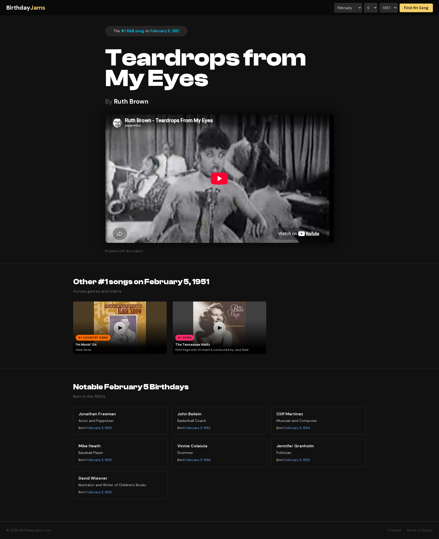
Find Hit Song (416, 8)
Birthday (25, 7)
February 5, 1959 (297, 460)
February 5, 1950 (99, 428)
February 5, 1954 (297, 428)
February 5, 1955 (99, 460)
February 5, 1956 (198, 460)
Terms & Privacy (420, 530)
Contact (395, 530)
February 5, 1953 (197, 428)
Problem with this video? (124, 251)
